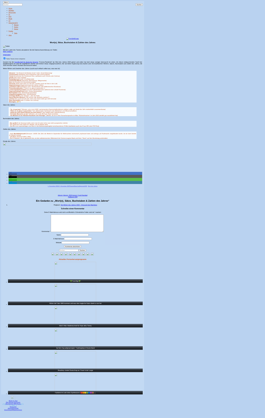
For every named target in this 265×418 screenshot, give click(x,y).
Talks (15, 33)
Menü (6, 2)
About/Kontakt (13, 408)
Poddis (11, 31)
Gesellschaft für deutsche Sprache (26, 62)
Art (9, 20)
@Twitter (11, 10)
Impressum (8, 410)
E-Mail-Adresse (58, 239)
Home (10, 8)
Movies (16, 25)
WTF (10, 16)
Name (59, 235)
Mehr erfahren (8, 51)
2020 (85, 186)
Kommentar (46, 231)
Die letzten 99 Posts (13, 402)
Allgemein (81, 186)
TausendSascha (74, 186)
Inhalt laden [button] (7, 55)
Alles (10, 35)
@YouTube (12, 12)
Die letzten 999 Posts (13, 404)
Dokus (16, 29)
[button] (13, 174)
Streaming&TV (13, 23)
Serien (16, 27)
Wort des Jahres (92, 186)
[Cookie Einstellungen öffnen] (144, 416)
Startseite (13, 407)
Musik (10, 18)
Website (58, 242)
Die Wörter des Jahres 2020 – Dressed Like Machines (79, 205)
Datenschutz (17, 410)
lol (9, 14)
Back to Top (13, 401)
